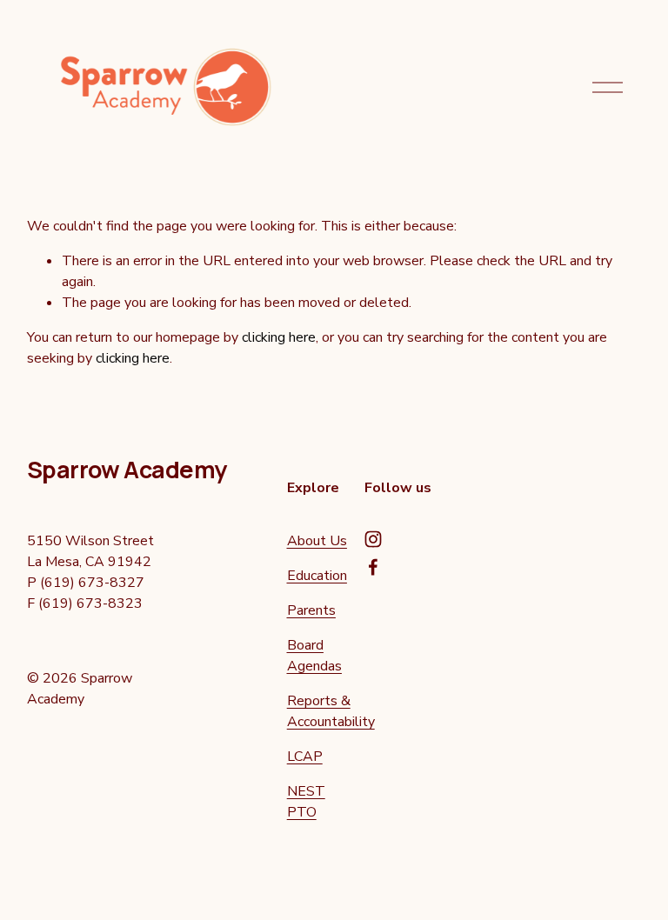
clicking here (279, 337)
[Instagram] (373, 539)
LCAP (305, 756)
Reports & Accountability (331, 711)
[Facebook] (373, 567)
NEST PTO (306, 802)
